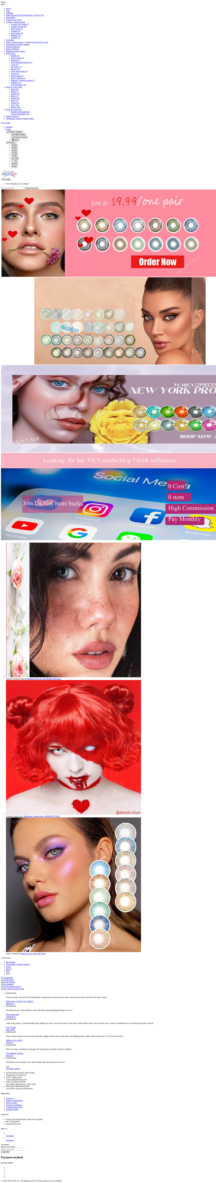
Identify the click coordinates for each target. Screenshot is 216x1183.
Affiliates (9, 13)
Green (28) (15, 98)
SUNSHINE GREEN (15, 1053)
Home (8, 8)
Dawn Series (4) (17, 58)
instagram (10, 1140)
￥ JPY (14, 161)
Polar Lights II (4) (18, 78)
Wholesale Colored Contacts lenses (20, 118)
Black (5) (14, 96)
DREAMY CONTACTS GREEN (19, 1001)
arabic (16, 140)
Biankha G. (10, 1004)
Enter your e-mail (8, 1147)
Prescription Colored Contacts (18, 44)
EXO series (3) (17, 29)
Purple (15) (15, 94)
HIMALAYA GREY (14, 1040)
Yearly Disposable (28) (20, 114)
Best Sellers (10, 17)
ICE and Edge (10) (18, 85)
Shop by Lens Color (14, 87)
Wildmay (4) (16, 83)
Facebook (10, 1136)
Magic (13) (15, 69)
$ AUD (14, 148)
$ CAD (14, 150)
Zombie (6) (15, 38)
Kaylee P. (10, 1043)
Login (8, 129)
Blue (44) (14, 89)
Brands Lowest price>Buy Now (33, 954)
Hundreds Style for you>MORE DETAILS (44, 679)
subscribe (5, 1152)
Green (8, 967)
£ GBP (14, 156)
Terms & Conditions (14, 1105)
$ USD (14, 166)
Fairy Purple (11, 1027)
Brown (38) (15, 107)
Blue (8, 971)
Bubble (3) (15, 56)
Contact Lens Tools (13, 20)
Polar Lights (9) (17, 76)
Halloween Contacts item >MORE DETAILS (41, 816)
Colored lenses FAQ (14, 1107)
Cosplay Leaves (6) (18, 26)
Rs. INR (15, 158)
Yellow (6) (15, 103)
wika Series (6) (17, 33)
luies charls (10, 1030)
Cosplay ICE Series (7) (20, 24)
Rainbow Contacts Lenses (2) (22, 80)
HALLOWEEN (12, 49)
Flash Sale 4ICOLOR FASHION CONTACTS (25, 15)
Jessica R (9, 1056)
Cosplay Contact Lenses (15, 22)
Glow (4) (14, 65)
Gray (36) (15, 105)
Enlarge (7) (15, 60)
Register (9, 127)
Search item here (32, 188)
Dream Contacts (12, 116)
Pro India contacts (13, 1069)
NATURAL (11, 53)
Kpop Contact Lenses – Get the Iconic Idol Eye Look (27, 42)
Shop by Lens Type (14, 109)
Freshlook (10, 40)
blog (8, 11)
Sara (8, 1066)
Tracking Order (12, 1109)
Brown (9, 969)
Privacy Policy (12, 1103)
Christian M (10, 1017)
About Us (10, 1098)
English (22, 134)
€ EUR (14, 153)
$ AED (14, 145)
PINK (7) (14, 92)
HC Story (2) (16, 67)
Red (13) (14, 100)
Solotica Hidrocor (13, 47)
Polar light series (12, 1014)
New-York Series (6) (19, 71)
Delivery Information (14, 1100)
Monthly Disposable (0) (20, 112)
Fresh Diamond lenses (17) (21, 62)
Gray (8, 973)
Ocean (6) (15, 74)
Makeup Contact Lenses (15, 51)
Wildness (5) (16, 35)
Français (23, 137)
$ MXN (14, 164)
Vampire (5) (15, 31)
